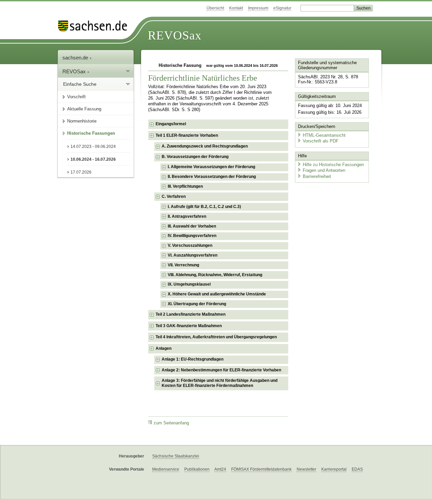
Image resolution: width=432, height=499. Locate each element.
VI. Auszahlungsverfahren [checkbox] (192, 255)
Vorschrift (76, 96)
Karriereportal (334, 469)
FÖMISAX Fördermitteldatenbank (261, 469)
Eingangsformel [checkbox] (171, 124)
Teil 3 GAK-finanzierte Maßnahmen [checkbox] (189, 325)
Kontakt (236, 8)
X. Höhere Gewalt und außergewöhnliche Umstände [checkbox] (217, 294)
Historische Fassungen (91, 133)
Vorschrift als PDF (321, 140)
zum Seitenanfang (171, 423)
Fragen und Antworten (324, 170)
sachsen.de (75, 57)
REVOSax (174, 35)
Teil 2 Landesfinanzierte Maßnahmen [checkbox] (190, 314)
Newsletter (306, 469)
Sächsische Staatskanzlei (175, 456)
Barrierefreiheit (317, 176)
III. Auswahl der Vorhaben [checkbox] (192, 226)
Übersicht (215, 8)
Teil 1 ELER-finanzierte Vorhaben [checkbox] (187, 135)
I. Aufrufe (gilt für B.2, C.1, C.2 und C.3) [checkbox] (204, 206)
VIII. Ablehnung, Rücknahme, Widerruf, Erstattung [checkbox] (215, 274)
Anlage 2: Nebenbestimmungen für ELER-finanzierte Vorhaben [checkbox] (221, 370)
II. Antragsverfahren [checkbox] (187, 216)
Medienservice (165, 469)
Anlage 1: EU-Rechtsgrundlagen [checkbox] (192, 359)
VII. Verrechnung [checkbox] (183, 265)
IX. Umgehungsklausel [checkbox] (189, 284)
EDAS (357, 469)
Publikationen (197, 469)
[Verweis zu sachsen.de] (95, 26)
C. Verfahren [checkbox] (174, 196)
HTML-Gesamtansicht (324, 135)
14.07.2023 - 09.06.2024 (93, 146)
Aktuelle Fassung (84, 108)
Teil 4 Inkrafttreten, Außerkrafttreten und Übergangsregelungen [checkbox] (216, 337)
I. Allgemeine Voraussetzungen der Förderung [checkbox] (211, 166)
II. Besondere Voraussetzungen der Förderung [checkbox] (212, 176)
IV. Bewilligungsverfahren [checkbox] (192, 235)
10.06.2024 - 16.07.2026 (93, 159)
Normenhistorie (82, 121)
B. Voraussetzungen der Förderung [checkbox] (195, 156)
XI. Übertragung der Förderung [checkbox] (197, 303)
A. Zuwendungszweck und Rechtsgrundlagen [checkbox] (205, 146)
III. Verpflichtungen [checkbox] (185, 186)
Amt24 (220, 469)
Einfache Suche (80, 84)
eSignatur (282, 8)
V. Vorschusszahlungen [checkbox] (190, 245)
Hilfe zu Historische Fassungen (333, 164)
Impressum (258, 8)
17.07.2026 (81, 172)
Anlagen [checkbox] (163, 348)
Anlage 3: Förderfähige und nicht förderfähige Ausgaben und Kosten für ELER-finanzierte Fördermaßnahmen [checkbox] (219, 383)
